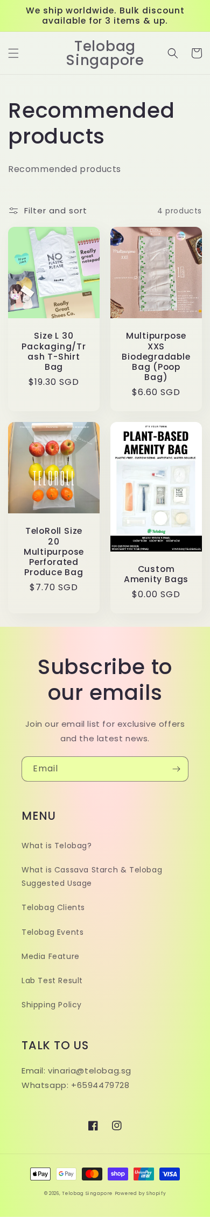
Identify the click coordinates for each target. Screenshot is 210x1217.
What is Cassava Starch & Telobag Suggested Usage (92, 876)
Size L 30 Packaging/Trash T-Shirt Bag (54, 351)
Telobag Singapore (87, 1193)
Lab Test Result (52, 980)
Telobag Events (52, 932)
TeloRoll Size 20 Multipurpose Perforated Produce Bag (54, 551)
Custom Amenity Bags (156, 574)
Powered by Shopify (140, 1193)
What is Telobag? (57, 845)
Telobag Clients (53, 907)
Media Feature (51, 956)
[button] (13, 53)
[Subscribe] (176, 769)
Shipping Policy (52, 1004)
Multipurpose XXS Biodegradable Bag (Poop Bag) (156, 356)
